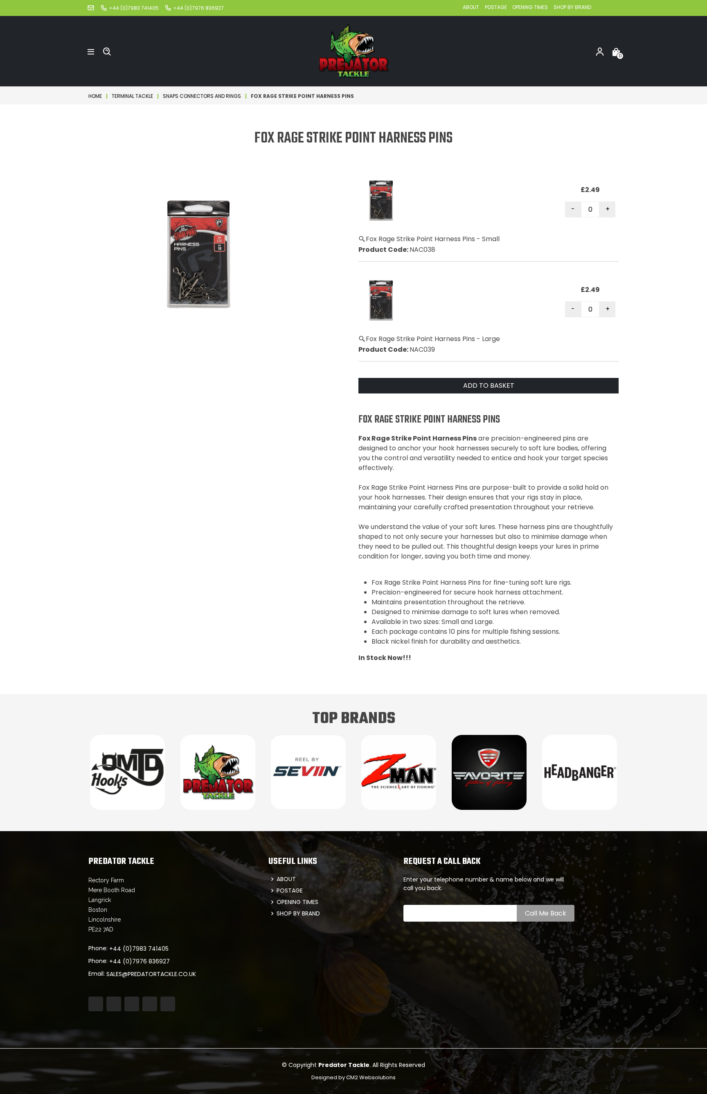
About (471, 7)
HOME (95, 96)
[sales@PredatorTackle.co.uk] (91, 7)
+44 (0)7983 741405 (139, 949)
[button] (90, 51)
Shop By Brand (572, 7)
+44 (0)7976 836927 (139, 961)
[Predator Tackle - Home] (353, 50)
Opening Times (530, 7)
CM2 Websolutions (371, 1077)
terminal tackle (132, 96)
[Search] (107, 51)
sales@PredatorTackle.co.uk (151, 974)
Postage (496, 7)
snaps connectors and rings (202, 96)
